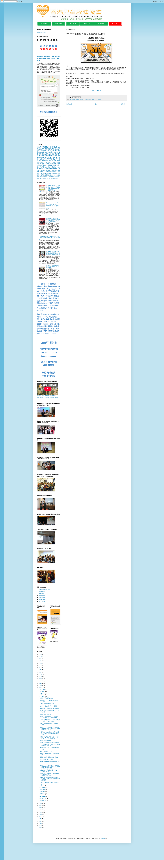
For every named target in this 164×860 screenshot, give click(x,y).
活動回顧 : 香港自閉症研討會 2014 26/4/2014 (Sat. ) (49, 771)
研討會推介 (42, 164)
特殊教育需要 (47, 157)
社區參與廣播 (55, 173)
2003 (40, 663)
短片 (41, 165)
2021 (40, 816)
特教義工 (45, 165)
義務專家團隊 (42, 595)
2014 (40, 687)
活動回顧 (42, 150)
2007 (40, 672)
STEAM (43, 178)
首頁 (96, 104)
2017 (40, 807)
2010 (40, 678)
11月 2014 (43, 798)
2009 (40, 676)
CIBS (41, 173)
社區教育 (55, 152)
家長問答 (56, 168)
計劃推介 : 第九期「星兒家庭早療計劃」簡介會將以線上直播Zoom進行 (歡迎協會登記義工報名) (53, 188)
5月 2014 (42, 785)
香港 (86, 99)
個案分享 (48, 178)
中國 (54, 159)
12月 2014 (43, 800)
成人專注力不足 (75, 99)
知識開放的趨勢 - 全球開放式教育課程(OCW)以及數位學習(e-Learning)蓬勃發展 (49, 238)
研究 (48, 173)
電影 (50, 173)
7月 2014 (42, 789)
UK (45, 178)
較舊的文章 (123, 104)
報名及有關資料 (96, 91)
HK (40, 178)
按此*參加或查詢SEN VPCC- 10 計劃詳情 (47, 397)
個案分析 (50, 165)
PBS (57, 159)
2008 (40, 674)
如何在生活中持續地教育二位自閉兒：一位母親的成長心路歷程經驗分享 (49, 717)
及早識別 (40, 155)
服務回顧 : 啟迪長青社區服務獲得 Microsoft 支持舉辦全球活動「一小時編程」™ (53, 253)
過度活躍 (89, 99)
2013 (40, 685)
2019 (40, 812)
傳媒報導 (47, 149)
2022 (40, 819)
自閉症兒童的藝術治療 (45, 714)
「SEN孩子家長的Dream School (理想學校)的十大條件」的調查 (50, 720)
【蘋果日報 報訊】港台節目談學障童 (49, 782)
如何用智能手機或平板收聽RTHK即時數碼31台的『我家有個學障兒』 (49, 737)
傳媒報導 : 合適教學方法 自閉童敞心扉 (49, 708)
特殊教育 (53, 149)
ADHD (99, 99)
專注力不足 (45, 154)
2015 (40, 803)
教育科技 (49, 159)
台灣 (52, 150)
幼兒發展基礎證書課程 (45, 740)
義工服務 (48, 150)
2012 (40, 683)
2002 (40, 661)
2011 (40, 681)
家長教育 (41, 149)
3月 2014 (42, 694)
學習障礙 (53, 147)
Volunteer (55, 176)
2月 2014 (42, 691)
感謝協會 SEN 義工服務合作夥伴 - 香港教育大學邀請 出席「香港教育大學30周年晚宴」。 (53, 220)
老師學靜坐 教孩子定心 (46, 751)
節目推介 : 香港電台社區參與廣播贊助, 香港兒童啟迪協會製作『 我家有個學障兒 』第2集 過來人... (50, 744)
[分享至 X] (77, 97)
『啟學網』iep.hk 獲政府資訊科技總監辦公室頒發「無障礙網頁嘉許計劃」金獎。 (50, 733)
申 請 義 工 (115, 23)
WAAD (44, 173)
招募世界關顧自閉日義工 (46, 698)
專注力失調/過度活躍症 (47, 172)
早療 (50, 160)
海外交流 (42, 176)
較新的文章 (69, 104)
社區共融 (57, 162)
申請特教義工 (42, 593)
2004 (40, 665)
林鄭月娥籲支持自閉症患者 (47, 704)
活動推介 (82, 99)
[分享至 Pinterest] (80, 97)
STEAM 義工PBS (54, 178)
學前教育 (47, 162)
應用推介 (55, 172)
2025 (40, 825)
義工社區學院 (42, 601)
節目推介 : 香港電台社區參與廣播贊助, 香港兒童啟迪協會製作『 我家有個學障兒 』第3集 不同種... (50, 767)
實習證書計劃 (42, 591)
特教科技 (46, 176)
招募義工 (51, 154)
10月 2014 (43, 796)
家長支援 (55, 165)
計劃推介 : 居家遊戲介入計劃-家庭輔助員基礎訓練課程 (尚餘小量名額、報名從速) (48, 58)
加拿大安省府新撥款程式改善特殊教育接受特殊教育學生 (49, 774)
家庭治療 (51, 176)
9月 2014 (42, 794)
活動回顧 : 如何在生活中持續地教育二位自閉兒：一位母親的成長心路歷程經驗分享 (50, 779)
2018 (40, 810)
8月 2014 (42, 791)
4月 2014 (42, 696)
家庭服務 (45, 175)
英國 (49, 175)
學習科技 (42, 167)
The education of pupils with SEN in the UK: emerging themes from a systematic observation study (52, 205)
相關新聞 (40, 152)
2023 (40, 821)
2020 (40, 814)
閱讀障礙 (56, 170)
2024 (40, 823)
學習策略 (52, 162)
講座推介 (57, 154)
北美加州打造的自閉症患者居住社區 (49, 757)
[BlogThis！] (75, 97)
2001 (40, 658)
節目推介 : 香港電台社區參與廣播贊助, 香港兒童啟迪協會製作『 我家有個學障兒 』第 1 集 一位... (50, 729)
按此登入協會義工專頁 (44, 589)
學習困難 (49, 155)
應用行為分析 (48, 167)
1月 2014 (42, 689)
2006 (40, 670)
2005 (40, 667)
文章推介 (46, 168)
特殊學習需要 (56, 155)
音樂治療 (51, 170)
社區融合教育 (49, 164)
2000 (40, 656)
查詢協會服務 (42, 599)
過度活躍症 (94, 99)
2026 (40, 828)
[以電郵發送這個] (73, 97)
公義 (38, 164)
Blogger (103, 838)
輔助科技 (40, 157)
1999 (40, 654)
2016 (40, 805)
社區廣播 (41, 168)
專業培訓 (57, 150)
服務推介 (54, 167)
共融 (70, 99)
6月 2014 (42, 787)
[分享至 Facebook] (78, 97)
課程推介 (42, 162)
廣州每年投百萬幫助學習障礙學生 (48, 706)
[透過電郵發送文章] (70, 97)
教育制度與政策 (48, 152)
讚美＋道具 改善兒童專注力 (47, 759)
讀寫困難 (55, 164)
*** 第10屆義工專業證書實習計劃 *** (46, 396)
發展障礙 (44, 159)
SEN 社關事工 (54, 175)
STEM (47, 170)
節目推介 (51, 168)
